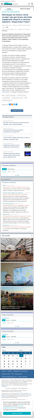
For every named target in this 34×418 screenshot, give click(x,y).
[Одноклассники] (12, 104)
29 (4, 355)
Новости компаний (22, 376)
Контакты (4, 371)
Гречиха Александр (10, 95)
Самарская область (7, 100)
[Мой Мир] (16, 104)
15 (17, 361)
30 (8, 355)
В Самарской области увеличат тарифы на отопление (17, 216)
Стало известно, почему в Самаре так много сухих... (16, 187)
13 (8, 361)
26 (4, 366)
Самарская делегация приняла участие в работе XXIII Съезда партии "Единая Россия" (11, 155)
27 (8, 366)
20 (8, 363)
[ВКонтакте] (10, 104)
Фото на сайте (6, 235)
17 (25, 361)
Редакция (9, 371)
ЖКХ (26, 97)
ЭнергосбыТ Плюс (21, 95)
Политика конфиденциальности (9, 376)
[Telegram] (14, 104)
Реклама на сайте (6, 374)
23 (21, 363)
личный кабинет (6, 97)
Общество (4, 12)
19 (4, 363)
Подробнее (4, 386)
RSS (13, 374)
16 (21, 361)
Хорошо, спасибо (17, 413)
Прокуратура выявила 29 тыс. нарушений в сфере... (16, 205)
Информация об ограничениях (20, 371)
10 (25, 358)
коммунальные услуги (17, 97)
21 (13, 363)
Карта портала (18, 374)
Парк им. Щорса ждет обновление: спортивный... (15, 194)
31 (13, 355)
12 (4, 361)
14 (13, 361)
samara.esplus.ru (6, 92)
